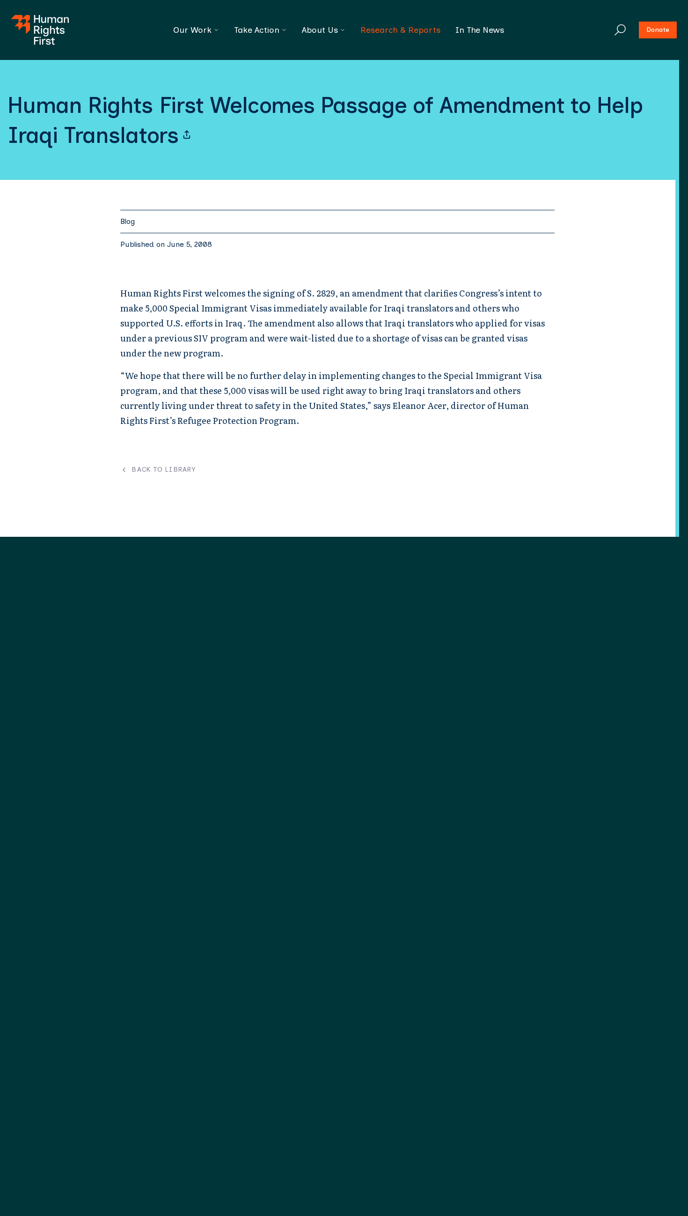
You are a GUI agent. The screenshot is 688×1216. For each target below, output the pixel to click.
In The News (479, 30)
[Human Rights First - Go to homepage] (40, 30)
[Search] (620, 30)
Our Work (192, 30)
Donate (657, 30)
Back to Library (164, 470)
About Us (320, 30)
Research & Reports (400, 30)
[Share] (186, 135)
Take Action (256, 30)
